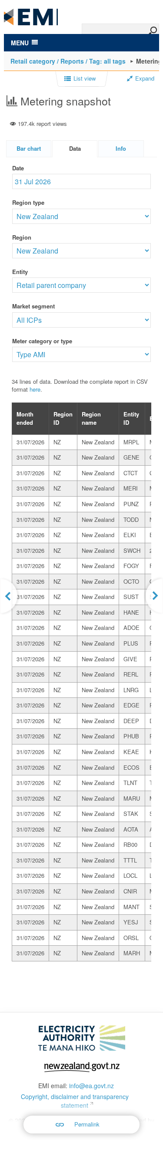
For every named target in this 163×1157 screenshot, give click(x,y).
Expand (144, 78)
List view (84, 78)
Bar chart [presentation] (29, 148)
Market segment (33, 306)
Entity (20, 271)
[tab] (28, 148)
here (35, 389)
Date (18, 168)
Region (21, 237)
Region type (28, 202)
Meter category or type (42, 341)
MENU (20, 42)
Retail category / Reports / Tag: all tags (68, 61)
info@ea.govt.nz (91, 1085)
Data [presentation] (75, 148)
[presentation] (121, 149)
